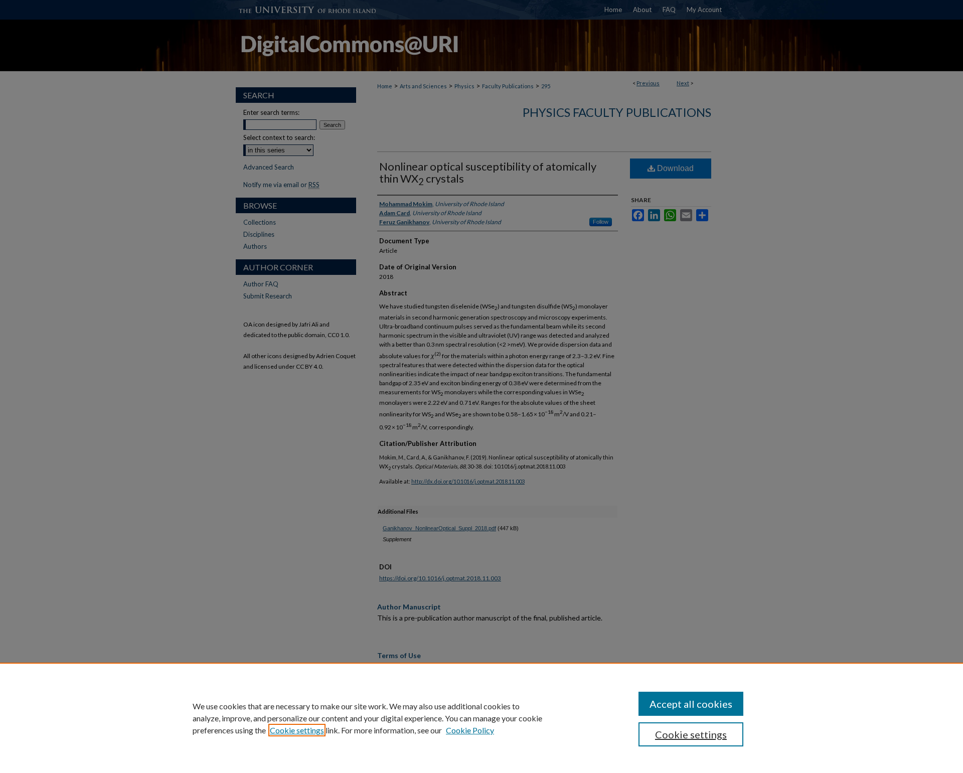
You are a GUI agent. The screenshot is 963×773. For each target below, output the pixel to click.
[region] (481, 718)
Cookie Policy (470, 730)
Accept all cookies (691, 704)
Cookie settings (297, 730)
